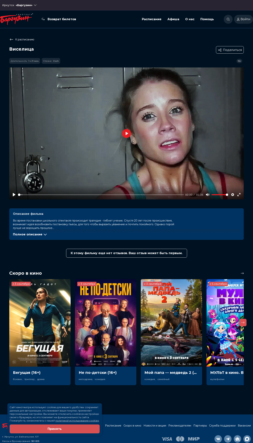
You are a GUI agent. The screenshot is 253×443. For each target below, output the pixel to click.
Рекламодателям (179, 425)
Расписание (152, 19)
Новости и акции (155, 425)
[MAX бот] (247, 439)
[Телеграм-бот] (237, 439)
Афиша (173, 19)
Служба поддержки (222, 425)
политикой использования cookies (77, 420)
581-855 (35, 441)
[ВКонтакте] (218, 439)
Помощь (207, 19)
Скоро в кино (132, 425)
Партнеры (200, 425)
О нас (189, 19)
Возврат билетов (62, 19)
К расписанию (24, 39)
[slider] (101, 194)
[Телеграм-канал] (228, 439)
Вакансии (244, 425)
